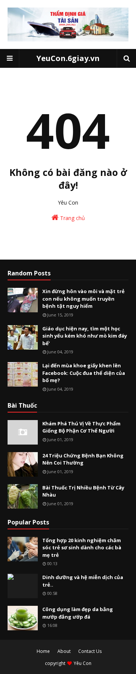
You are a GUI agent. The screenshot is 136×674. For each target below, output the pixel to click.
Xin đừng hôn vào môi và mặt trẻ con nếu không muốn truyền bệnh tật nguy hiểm (83, 298)
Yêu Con (82, 663)
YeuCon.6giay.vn (68, 58)
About (64, 651)
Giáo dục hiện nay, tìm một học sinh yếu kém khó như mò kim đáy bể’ (84, 336)
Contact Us (90, 651)
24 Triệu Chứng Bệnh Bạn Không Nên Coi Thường (83, 459)
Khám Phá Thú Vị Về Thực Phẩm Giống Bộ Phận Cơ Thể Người (81, 427)
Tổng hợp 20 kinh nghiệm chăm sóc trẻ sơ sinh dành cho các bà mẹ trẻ (81, 547)
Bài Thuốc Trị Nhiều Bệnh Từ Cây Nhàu (83, 491)
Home (43, 651)
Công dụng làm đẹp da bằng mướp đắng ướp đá (77, 613)
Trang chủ (72, 218)
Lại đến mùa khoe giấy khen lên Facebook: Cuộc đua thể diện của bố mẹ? (83, 373)
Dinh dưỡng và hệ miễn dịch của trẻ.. (82, 581)
